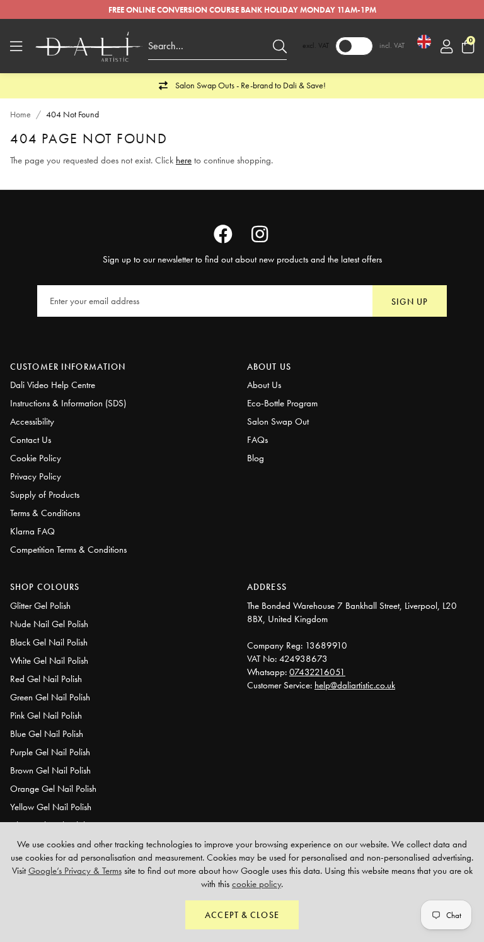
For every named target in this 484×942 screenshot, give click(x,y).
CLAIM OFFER (305, 608)
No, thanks (305, 658)
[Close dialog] (417, 305)
